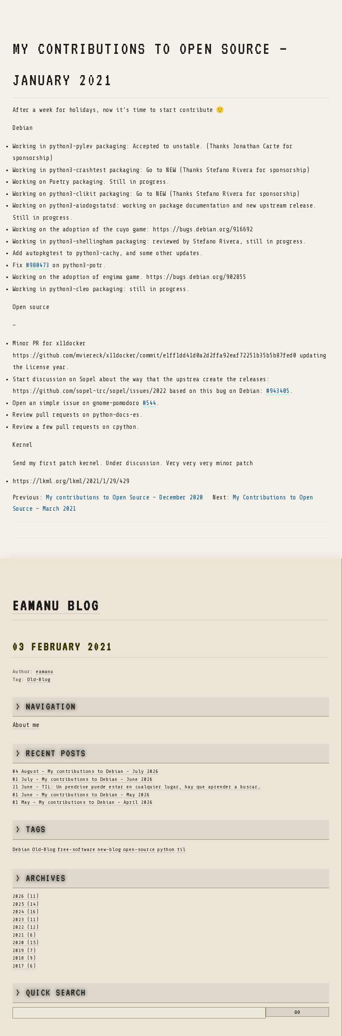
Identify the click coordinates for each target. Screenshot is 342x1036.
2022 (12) (26, 927)
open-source (139, 849)
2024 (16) (26, 911)
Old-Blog (38, 679)
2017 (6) (24, 966)
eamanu (44, 671)
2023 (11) (26, 919)
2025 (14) (26, 904)
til (181, 849)
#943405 (277, 391)
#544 (149, 403)
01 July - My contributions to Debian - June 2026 (83, 779)
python (166, 849)
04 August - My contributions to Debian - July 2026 (85, 771)
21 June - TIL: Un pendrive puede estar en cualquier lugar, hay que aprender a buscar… (137, 787)
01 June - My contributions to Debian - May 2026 (81, 795)
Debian (21, 849)
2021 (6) (24, 935)
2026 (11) (26, 896)
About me (26, 725)
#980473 (37, 265)
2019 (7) (24, 950)
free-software (77, 849)
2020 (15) (26, 942)
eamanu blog (56, 605)
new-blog (109, 849)
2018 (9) (24, 958)
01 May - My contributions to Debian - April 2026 (83, 802)
